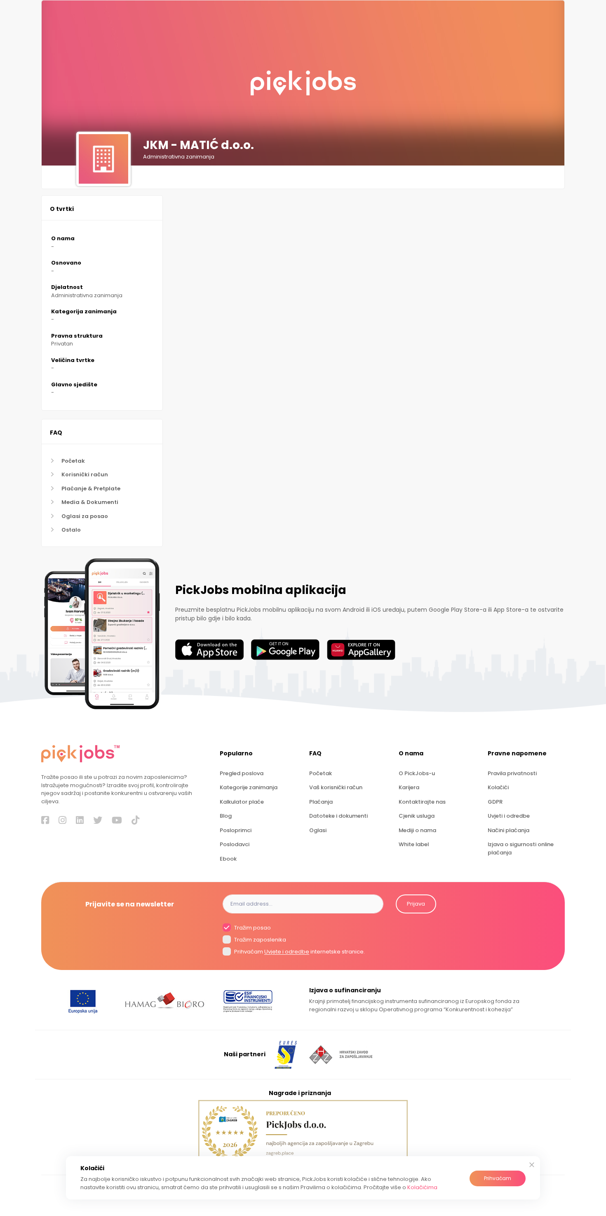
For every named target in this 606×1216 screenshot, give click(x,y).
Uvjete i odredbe (286, 952)
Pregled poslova (241, 773)
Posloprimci (235, 830)
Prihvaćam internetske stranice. (299, 952)
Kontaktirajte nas (422, 802)
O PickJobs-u (417, 773)
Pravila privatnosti (512, 773)
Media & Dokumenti (89, 502)
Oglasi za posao (84, 516)
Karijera (409, 787)
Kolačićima (422, 1187)
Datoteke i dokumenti (338, 816)
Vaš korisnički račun (335, 787)
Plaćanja (321, 802)
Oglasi (317, 830)
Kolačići (498, 787)
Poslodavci (234, 844)
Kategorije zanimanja (248, 787)
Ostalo (71, 530)
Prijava (416, 904)
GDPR (495, 802)
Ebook (228, 859)
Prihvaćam (497, 1178)
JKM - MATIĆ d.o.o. (198, 145)
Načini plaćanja (508, 830)
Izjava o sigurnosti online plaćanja (521, 848)
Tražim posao (252, 928)
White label (414, 844)
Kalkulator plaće (242, 802)
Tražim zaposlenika (259, 940)
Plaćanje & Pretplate (90, 488)
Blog (226, 816)
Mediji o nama (417, 830)
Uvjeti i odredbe (509, 816)
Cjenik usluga (417, 816)
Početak (73, 461)
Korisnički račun (84, 474)
